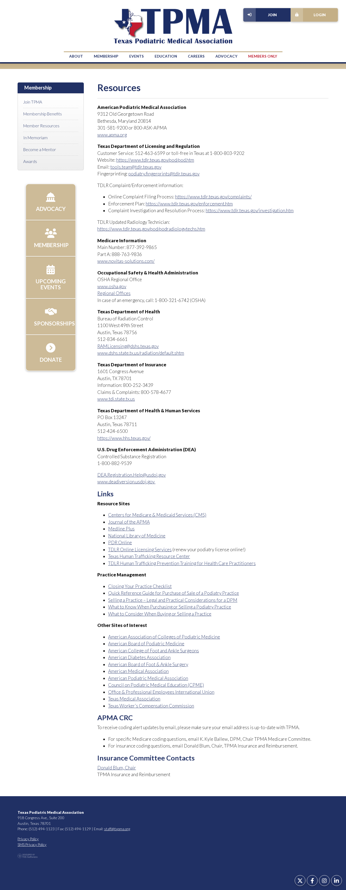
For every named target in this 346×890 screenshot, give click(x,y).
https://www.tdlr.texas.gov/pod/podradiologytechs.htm (151, 229)
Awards (30, 161)
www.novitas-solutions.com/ (126, 261)
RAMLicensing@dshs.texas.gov (128, 346)
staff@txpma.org (117, 829)
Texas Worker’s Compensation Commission (151, 706)
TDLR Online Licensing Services (140, 549)
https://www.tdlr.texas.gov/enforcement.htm (189, 204)
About (76, 56)
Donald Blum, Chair (116, 768)
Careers (196, 56)
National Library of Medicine (136, 536)
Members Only (262, 56)
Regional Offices (114, 293)
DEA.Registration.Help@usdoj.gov (131, 475)
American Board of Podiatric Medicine (146, 643)
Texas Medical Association (134, 699)
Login (320, 15)
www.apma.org (112, 135)
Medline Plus (121, 529)
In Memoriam (35, 137)
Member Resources (41, 125)
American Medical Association (138, 671)
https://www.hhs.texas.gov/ (124, 438)
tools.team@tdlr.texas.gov (135, 167)
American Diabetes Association (139, 657)
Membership (106, 56)
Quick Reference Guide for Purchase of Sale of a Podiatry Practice (173, 593)
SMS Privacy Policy (32, 844)
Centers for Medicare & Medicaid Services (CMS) (157, 515)
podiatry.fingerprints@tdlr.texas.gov (163, 174)
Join (272, 15)
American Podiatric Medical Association (148, 678)
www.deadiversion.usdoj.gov (126, 481)
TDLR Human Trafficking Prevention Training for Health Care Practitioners (182, 563)
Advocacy (226, 56)
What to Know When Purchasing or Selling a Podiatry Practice (169, 607)
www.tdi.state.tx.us (116, 399)
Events (136, 56)
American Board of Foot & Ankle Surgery (148, 664)
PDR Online (120, 542)
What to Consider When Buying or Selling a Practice (159, 614)
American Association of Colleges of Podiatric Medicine (164, 637)
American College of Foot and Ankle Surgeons (153, 650)
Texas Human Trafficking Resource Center (149, 556)
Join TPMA (32, 101)
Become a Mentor (39, 149)
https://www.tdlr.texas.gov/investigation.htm (250, 210)
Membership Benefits (42, 113)
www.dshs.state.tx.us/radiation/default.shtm (140, 353)
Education (166, 56)
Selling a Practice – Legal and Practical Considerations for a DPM (172, 600)
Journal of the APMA (129, 522)
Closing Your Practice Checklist (140, 586)
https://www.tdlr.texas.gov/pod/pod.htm (155, 160)
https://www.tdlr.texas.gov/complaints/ (213, 197)
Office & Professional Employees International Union (161, 692)
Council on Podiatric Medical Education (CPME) (156, 685)
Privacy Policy (28, 839)
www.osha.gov (111, 286)
